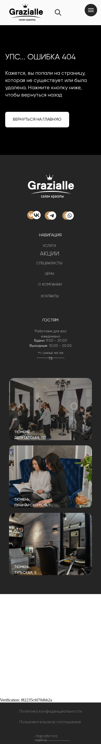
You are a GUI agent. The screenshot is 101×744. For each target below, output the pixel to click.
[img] (50, 409)
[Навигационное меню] (91, 10)
